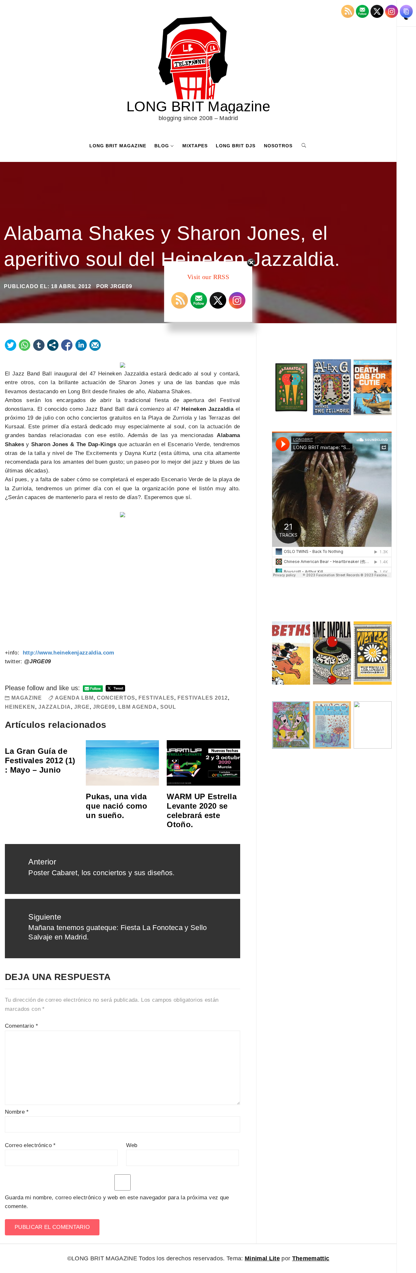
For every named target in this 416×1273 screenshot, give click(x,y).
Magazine (26, 698)
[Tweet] (10, 345)
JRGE (82, 707)
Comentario (21, 1026)
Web (131, 1145)
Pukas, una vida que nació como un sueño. (116, 806)
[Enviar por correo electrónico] (95, 345)
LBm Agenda (137, 707)
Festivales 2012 (202, 698)
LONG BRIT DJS (235, 145)
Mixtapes (195, 145)
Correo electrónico (30, 1145)
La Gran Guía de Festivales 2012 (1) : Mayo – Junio (40, 760)
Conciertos (116, 698)
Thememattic (311, 1258)
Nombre (17, 1112)
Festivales (156, 698)
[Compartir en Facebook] (66, 345)
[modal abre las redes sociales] (52, 345)
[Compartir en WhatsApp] (24, 345)
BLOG (161, 145)
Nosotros (278, 145)
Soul (168, 707)
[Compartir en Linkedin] (81, 345)
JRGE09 (104, 707)
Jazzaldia (54, 707)
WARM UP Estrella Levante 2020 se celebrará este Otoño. (201, 810)
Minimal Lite (262, 1258)
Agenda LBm (74, 698)
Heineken (20, 707)
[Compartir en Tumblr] (39, 345)
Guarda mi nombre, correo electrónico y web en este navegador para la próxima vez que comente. (117, 1201)
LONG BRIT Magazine (198, 106)
